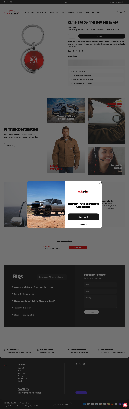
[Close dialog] (100, 183)
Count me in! (83, 217)
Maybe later (83, 224)
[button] (125, 405)
